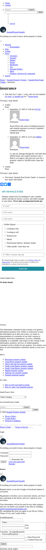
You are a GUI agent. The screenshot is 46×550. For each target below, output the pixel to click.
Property (13, 58)
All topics (13, 56)
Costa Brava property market (16, 362)
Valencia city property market (16, 373)
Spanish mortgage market (15, 375)
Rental (12, 62)
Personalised (15, 47)
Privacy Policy (34, 260)
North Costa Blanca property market (19, 366)
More (12, 71)
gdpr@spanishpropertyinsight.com (13, 509)
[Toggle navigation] (1, 41)
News (7, 54)
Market (12, 60)
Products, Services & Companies (22, 73)
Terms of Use (6, 262)
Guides (7, 51)
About (7, 3)
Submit (3, 544)
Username (4, 453)
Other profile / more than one (17, 246)
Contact (8, 5)
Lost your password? (17, 462)
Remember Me (17, 459)
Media (9, 239)
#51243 (37, 109)
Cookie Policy (10, 418)
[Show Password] (26, 537)
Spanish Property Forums (16, 80)
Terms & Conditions (13, 421)
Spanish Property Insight (15, 412)
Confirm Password (35, 540)
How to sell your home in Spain (17, 385)
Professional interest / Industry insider (21, 243)
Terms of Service (21, 427)
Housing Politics (16, 69)
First (27, 525)
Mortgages (14, 65)
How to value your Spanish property (19, 387)
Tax (11, 67)
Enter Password (34, 537)
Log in (12, 23)
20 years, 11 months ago (14, 96)
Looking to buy (12, 229)
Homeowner (11, 236)
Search (7, 76)
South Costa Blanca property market (19, 368)
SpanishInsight (16, 32)
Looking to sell (12, 232)
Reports (8, 45)
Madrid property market (14, 371)
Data (7, 49)
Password (4, 456)
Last (26, 528)
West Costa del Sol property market (18, 364)
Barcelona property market (15, 359)
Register (12, 464)
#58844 (38, 137)
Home (2, 80)
